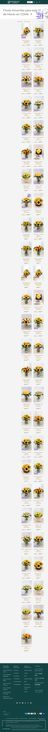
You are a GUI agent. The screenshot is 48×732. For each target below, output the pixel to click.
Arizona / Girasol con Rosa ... (26, 647)
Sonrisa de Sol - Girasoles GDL (26, 235)
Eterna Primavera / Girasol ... (26, 429)
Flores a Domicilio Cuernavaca (7, 693)
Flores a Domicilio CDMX (7, 679)
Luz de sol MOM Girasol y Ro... (38, 380)
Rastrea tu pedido (28, 670)
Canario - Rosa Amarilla (38, 186)
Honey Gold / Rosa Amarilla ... (38, 404)
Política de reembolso (24, 718)
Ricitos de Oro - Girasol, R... (38, 211)
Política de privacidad (32, 718)
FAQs (25, 675)
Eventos (26, 691)
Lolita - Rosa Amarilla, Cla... (38, 138)
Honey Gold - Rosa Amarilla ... (38, 65)
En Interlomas (17, 678)
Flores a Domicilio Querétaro (7, 688)
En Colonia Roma (17, 681)
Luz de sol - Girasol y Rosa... (26, 114)
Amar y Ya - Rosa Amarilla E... (38, 162)
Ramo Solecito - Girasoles (26, 41)
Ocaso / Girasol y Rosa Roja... (26, 380)
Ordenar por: (20, 21)
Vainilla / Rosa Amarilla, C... (38, 598)
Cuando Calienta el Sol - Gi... (26, 65)
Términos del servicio (41, 718)
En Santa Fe (16, 673)
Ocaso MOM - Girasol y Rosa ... (39, 501)
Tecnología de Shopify (15, 718)
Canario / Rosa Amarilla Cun (26, 404)
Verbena (9, 718)
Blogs (25, 681)
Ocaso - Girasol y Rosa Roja (26, 162)
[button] (23, 5)
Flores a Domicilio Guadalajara (7, 675)
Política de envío (42, 719)
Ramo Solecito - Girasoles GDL (38, 283)
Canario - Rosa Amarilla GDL (38, 622)
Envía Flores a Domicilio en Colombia (8, 697)
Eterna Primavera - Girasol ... (26, 138)
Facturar (26, 673)
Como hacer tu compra (27, 688)
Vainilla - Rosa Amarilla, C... (26, 186)
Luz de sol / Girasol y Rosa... (26, 356)
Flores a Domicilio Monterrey (7, 684)
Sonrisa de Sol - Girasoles (38, 41)
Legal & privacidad (28, 678)
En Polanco (16, 670)
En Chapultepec (17, 684)
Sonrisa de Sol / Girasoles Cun (26, 259)
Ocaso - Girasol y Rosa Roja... (38, 259)
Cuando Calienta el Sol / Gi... (26, 308)
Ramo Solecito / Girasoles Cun (26, 283)
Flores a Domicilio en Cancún (7, 671)
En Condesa (16, 675)
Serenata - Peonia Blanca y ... (26, 90)
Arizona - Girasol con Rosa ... (38, 90)
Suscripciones (27, 684)
